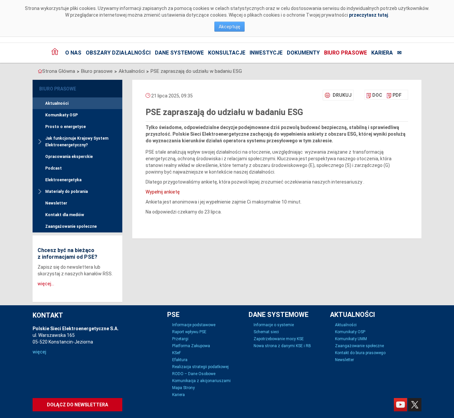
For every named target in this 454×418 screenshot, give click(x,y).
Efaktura (179, 359)
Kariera (382, 53)
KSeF (176, 352)
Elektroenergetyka (63, 180)
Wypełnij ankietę (163, 192)
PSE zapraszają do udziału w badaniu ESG (196, 71)
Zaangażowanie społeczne (71, 226)
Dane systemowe (179, 53)
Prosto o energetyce (65, 126)
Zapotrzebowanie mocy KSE (279, 339)
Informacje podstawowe (193, 325)
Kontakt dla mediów (64, 214)
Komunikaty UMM (351, 339)
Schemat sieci (266, 332)
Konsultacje (226, 53)
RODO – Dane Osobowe (193, 373)
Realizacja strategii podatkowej (200, 366)
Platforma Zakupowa (191, 346)
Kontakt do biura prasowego (360, 352)
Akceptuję (229, 26)
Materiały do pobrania (66, 191)
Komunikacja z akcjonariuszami (201, 380)
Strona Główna (58, 71)
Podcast (53, 168)
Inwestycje (266, 53)
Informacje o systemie (274, 325)
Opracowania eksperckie (69, 156)
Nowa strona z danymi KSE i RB (282, 346)
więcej (39, 351)
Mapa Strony (183, 387)
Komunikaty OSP (61, 115)
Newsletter (56, 203)
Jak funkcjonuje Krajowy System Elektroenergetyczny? (76, 141)
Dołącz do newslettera (77, 404)
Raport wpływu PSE (189, 332)
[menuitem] (374, 95)
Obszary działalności (118, 53)
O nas (73, 53)
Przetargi (180, 339)
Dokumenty (303, 53)
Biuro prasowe (345, 53)
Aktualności (132, 71)
